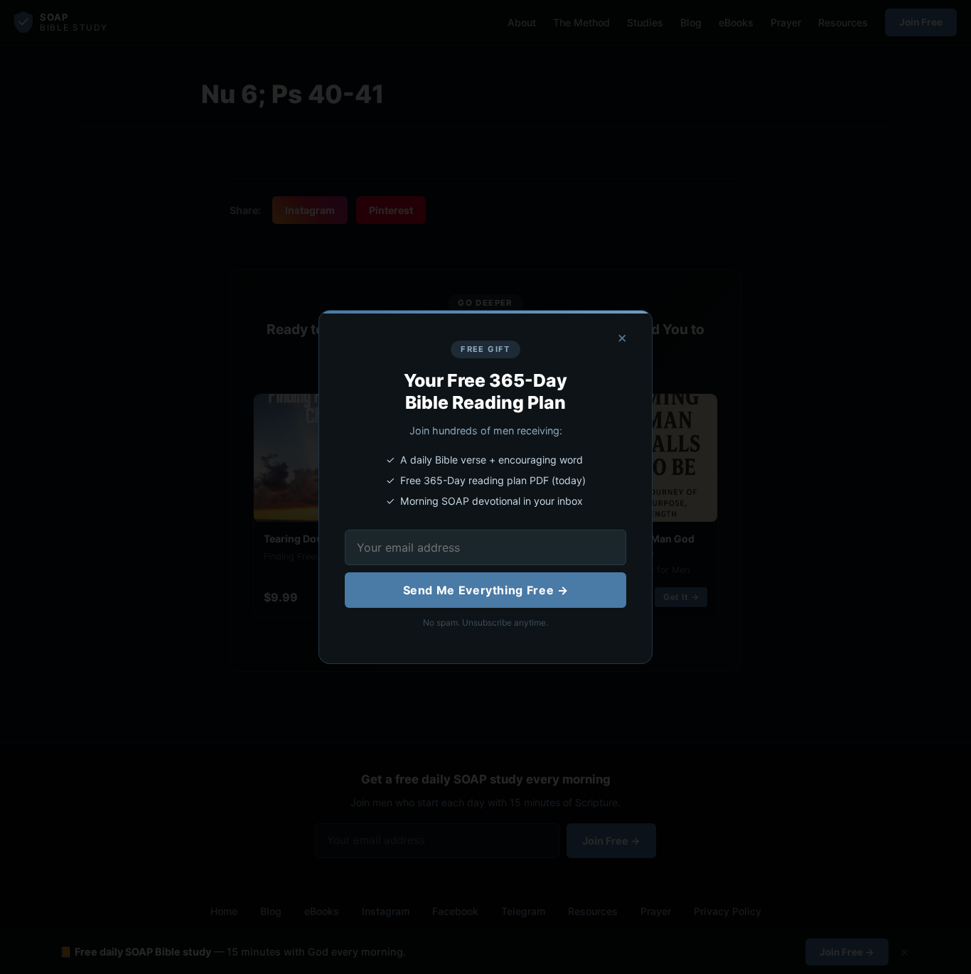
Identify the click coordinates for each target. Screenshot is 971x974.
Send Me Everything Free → (486, 590)
